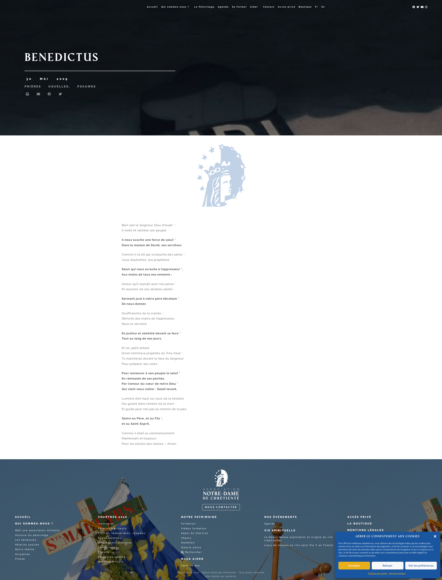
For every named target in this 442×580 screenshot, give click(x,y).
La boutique (359, 523)
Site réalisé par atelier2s (221, 576)
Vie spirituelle (280, 530)
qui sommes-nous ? (34, 523)
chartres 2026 (112, 517)
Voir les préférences (421, 565)
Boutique (305, 7)
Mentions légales (397, 573)
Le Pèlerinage (204, 7)
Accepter (354, 565)
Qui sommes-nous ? (175, 7)
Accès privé (286, 7)
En (323, 7)
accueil (23, 517)
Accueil (152, 7)
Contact (269, 7)
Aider (254, 7)
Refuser (387, 565)
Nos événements (280, 517)
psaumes (86, 86)
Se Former (239, 7)
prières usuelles (47, 86)
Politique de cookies (377, 573)
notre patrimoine (199, 517)
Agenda (223, 7)
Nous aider (192, 559)
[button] (435, 536)
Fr (316, 7)
